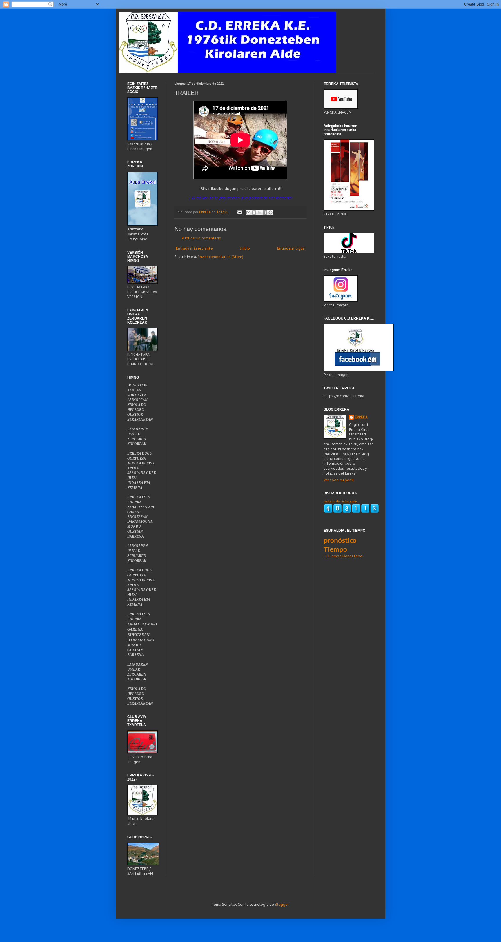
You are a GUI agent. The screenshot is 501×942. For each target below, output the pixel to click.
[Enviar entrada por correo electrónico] (239, 212)
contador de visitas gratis (340, 501)
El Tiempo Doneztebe (343, 556)
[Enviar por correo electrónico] (248, 212)
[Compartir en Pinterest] (270, 212)
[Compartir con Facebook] (265, 212)
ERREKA (361, 417)
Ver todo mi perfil (339, 480)
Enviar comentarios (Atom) (220, 257)
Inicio (245, 248)
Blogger (281, 904)
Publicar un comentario (201, 238)
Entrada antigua (291, 248)
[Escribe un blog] (254, 212)
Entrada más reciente (194, 248)
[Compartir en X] (259, 212)
